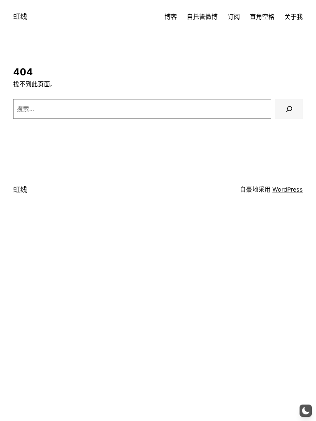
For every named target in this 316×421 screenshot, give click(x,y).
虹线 (20, 16)
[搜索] (289, 108)
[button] (306, 411)
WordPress (287, 189)
